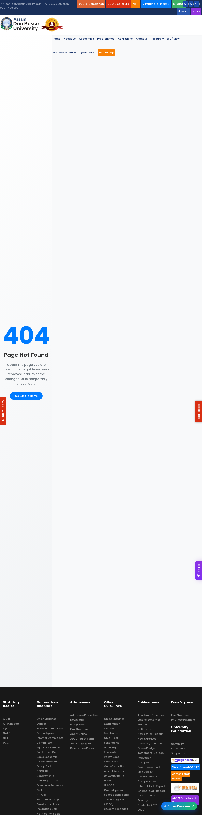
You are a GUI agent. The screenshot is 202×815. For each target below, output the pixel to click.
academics (86, 39)
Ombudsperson (47, 733)
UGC (6, 743)
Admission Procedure (84, 715)
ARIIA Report (11, 724)
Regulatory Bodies (64, 52)
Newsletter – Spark (150, 734)
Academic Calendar (151, 715)
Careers (109, 728)
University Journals (150, 743)
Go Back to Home (26, 396)
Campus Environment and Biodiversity (149, 767)
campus (141, 39)
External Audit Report (151, 791)
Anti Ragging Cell (48, 780)
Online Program (180, 806)
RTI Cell (42, 795)
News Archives (147, 739)
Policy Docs (111, 757)
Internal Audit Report (151, 786)
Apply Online (78, 734)
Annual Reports (114, 771)
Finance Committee (50, 728)
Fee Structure (79, 729)
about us (70, 39)
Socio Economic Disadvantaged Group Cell (47, 761)
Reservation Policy (82, 748)
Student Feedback (116, 809)
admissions (125, 39)
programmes (105, 39)
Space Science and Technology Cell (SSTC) (116, 799)
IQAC (6, 728)
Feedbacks (111, 733)
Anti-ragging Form (82, 743)
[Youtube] (199, 4)
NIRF (6, 738)
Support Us (178, 753)
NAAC (7, 733)
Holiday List (145, 729)
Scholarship (111, 743)
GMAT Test (111, 738)
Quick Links (87, 52)
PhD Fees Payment (183, 720)
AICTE (7, 719)
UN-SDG (109, 785)
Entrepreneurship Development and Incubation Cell (48, 804)
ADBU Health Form (82, 739)
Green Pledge (146, 748)
